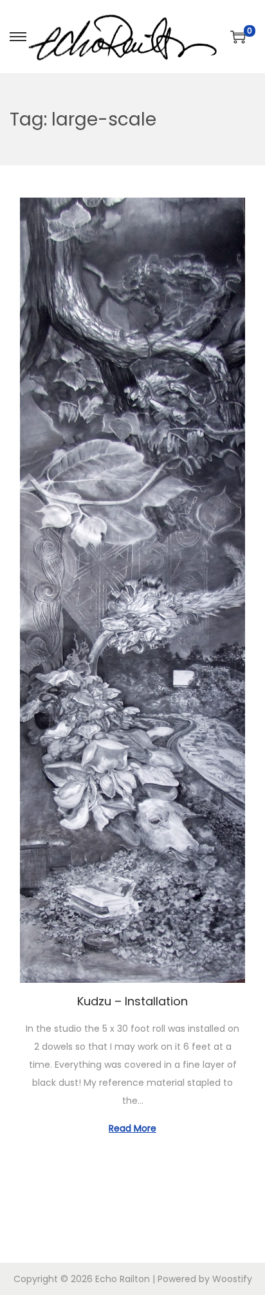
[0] (238, 36)
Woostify (232, 1278)
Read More (132, 1128)
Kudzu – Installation (132, 1001)
